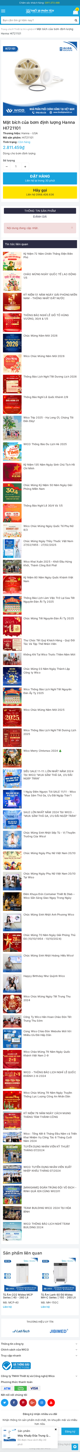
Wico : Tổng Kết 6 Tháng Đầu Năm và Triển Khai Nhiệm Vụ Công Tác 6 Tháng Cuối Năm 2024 (50, 1137)
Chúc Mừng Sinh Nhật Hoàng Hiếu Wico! (48, 955)
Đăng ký (70, 1431)
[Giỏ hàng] (74, 12)
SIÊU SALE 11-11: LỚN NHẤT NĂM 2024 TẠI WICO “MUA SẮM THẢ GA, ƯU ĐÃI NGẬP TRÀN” (48, 775)
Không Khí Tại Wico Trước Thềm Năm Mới (49, 654)
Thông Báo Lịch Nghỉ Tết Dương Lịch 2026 (50, 376)
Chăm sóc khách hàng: (39, 2)
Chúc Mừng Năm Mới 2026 (40, 335)
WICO (47, 1448)
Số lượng (9, 160)
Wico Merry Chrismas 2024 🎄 (42, 750)
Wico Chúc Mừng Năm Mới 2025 (44, 709)
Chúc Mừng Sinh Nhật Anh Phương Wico (48, 914)
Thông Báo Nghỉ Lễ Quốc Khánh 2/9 (45, 397)
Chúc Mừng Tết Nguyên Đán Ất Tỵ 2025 (48, 618)
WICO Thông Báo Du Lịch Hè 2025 (45, 444)
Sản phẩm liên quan (22, 1253)
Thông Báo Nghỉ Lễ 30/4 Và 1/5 (43, 505)
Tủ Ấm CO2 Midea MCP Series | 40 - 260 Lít (18, 1296)
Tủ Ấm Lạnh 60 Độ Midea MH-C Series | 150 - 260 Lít (58, 1296)
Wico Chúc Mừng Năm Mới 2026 (44, 356)
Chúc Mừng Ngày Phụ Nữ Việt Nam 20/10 (49, 853)
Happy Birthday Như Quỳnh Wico (44, 975)
